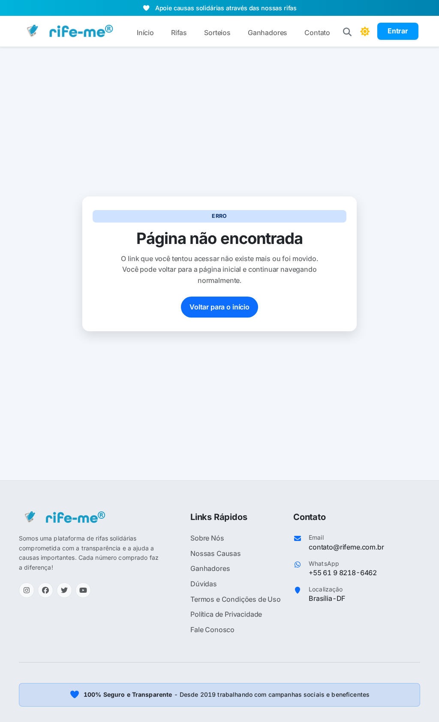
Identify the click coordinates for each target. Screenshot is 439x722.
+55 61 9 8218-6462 (343, 572)
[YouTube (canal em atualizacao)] (83, 590)
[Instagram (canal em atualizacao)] (26, 590)
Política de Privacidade (226, 614)
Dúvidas (203, 583)
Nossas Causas (215, 553)
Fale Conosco (212, 629)
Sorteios (217, 32)
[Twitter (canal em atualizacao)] (64, 590)
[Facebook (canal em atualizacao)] (45, 590)
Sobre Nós (207, 538)
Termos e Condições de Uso (235, 599)
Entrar (398, 31)
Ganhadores (267, 32)
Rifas (179, 32)
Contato (317, 32)
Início (145, 32)
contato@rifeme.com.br (346, 547)
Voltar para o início (219, 307)
